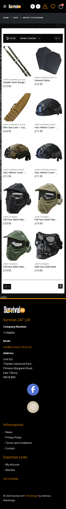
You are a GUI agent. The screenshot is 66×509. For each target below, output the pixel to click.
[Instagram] (38, 6)
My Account (12, 464)
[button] (5, 6)
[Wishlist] (53, 6)
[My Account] (45, 6)
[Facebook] (32, 6)
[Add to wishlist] (29, 81)
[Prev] (49, 286)
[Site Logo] (14, 6)
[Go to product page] (17, 61)
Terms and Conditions (18, 443)
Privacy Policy (13, 437)
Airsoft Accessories (10, 80)
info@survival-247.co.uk (17, 347)
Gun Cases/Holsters (25, 80)
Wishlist (10, 470)
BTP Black (53, 170)
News (8, 432)
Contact (10, 448)
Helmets (52, 125)
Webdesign (32, 495)
